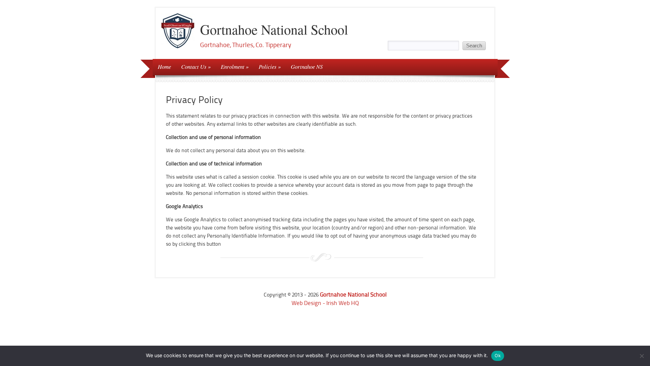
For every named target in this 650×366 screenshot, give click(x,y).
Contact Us (194, 66)
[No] (641, 355)
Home (164, 66)
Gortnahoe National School (274, 29)
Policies (268, 66)
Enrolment (232, 66)
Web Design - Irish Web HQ (325, 303)
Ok (498, 355)
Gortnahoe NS (307, 66)
